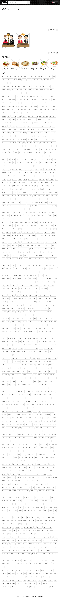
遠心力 (15, 218)
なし (44, 454)
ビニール (44, 417)
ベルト (17, 566)
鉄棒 (32, 202)
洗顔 (19, 218)
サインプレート (10, 102)
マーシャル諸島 (31, 477)
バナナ (13, 189)
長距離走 (14, 271)
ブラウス (4, 189)
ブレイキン (11, 467)
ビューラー (31, 570)
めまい (30, 424)
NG (52, 149)
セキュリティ (43, 570)
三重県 (37, 288)
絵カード (17, 106)
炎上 (27, 252)
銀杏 (3, 348)
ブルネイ (53, 414)
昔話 (32, 189)
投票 (26, 494)
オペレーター (51, 136)
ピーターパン (8, 583)
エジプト (50, 248)
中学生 (40, 102)
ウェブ (38, 311)
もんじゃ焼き (43, 547)
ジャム (9, 338)
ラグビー (26, 285)
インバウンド (39, 79)
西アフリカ (19, 112)
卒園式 (23, 271)
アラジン (21, 484)
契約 (29, 487)
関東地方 (15, 152)
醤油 (37, 271)
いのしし (8, 484)
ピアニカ (48, 540)
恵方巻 (16, 427)
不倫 (49, 500)
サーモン (27, 189)
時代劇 (15, 268)
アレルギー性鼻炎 (15, 235)
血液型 (17, 334)
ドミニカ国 (46, 387)
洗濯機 (52, 285)
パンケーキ (36, 218)
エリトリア (24, 368)
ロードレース (51, 464)
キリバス (25, 477)
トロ (3, 169)
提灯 (29, 179)
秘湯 (30, 295)
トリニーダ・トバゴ (44, 586)
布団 (13, 258)
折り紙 (12, 427)
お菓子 (29, 89)
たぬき (45, 480)
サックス (12, 444)
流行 (51, 573)
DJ (34, 450)
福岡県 (40, 255)
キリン (19, 560)
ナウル (18, 381)
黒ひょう (22, 563)
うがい (24, 500)
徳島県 (13, 295)
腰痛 (30, 298)
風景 (32, 500)
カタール (35, 411)
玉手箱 (13, 586)
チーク (28, 500)
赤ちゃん (19, 116)
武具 (15, 291)
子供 (3, 79)
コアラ (9, 295)
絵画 (7, 258)
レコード (38, 450)
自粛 (24, 252)
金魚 (28, 275)
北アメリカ (16, 215)
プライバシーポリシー (26, 596)
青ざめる (7, 195)
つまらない (4, 533)
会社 (11, 79)
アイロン (43, 450)
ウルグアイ (24, 384)
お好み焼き (34, 354)
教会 (39, 421)
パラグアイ (19, 384)
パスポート (19, 530)
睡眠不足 (16, 222)
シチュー (53, 427)
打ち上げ (23, 490)
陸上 (35, 132)
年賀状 (42, 513)
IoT (14, 424)
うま (27, 248)
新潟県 (3, 232)
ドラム (55, 258)
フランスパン (42, 271)
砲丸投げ (22, 424)
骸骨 (45, 232)
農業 (37, 96)
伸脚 (17, 238)
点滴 (44, 550)
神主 (10, 550)
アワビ (16, 450)
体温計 (7, 268)
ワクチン (28, 228)
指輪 (50, 421)
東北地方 (4, 179)
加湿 (21, 573)
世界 (18, 76)
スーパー (24, 79)
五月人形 (48, 487)
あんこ (48, 129)
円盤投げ (20, 507)
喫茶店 (38, 242)
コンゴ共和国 (48, 368)
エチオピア (18, 368)
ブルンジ (34, 368)
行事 (40, 527)
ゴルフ (3, 235)
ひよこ (8, 447)
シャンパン (25, 417)
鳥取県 (12, 480)
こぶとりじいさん (20, 583)
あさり (46, 513)
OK (56, 136)
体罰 (36, 576)
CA (27, 550)
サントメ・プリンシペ (6, 371)
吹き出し (32, 348)
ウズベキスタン (39, 407)
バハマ (38, 391)
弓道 (23, 470)
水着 (17, 122)
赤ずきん (34, 583)
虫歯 (27, 218)
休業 (11, 298)
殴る (39, 576)
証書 (37, 265)
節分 (52, 271)
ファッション (9, 172)
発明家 (39, 295)
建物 (19, 86)
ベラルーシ (4, 407)
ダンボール (54, 205)
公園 (35, 189)
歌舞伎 (49, 494)
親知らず (41, 424)
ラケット (50, 215)
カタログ (50, 484)
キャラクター (47, 344)
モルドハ (55, 477)
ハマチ (23, 295)
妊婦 (50, 185)
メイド (35, 490)
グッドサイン (35, 424)
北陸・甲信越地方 (5, 215)
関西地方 (50, 189)
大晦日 (24, 242)
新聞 (6, 487)
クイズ (11, 182)
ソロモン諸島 (19, 477)
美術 (53, 255)
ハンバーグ (4, 338)
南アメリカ (25, 122)
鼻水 (42, 225)
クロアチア (16, 404)
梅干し (30, 212)
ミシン (29, 537)
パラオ (31, 381)
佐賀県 (3, 480)
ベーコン (19, 232)
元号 (21, 334)
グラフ (32, 169)
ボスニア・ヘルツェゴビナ (7, 404)
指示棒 (38, 252)
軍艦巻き (51, 165)
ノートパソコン (23, 96)
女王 (26, 311)
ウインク (27, 165)
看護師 (10, 162)
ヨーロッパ (4, 83)
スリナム (35, 381)
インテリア (40, 165)
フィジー (8, 381)
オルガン (7, 444)
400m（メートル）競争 (28, 510)
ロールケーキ (14, 338)
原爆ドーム (53, 437)
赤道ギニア (18, 371)
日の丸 (31, 218)
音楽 (17, 99)
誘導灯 (13, 321)
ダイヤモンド (4, 530)
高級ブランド (20, 278)
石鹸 (52, 447)
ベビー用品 (29, 119)
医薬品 (14, 185)
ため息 (10, 238)
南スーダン (41, 371)
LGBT (25, 215)
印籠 (45, 494)
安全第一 (51, 162)
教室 (6, 513)
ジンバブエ (16, 364)
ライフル (14, 470)
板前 (43, 457)
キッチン (27, 225)
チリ (9, 384)
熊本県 (42, 242)
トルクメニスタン (31, 407)
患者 (24, 460)
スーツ (15, 79)
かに (11, 212)
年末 (51, 112)
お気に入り (55, 2)
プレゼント (53, 142)
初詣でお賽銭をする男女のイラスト (22, 47)
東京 (23, 189)
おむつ (43, 358)
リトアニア (34, 394)
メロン (19, 275)
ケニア (3, 368)
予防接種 (55, 192)
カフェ (56, 149)
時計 (46, 172)
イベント (29, 79)
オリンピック (18, 83)
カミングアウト (5, 527)
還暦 (45, 523)
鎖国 (20, 421)
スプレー (50, 354)
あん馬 (33, 553)
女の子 (8, 89)
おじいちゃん (36, 112)
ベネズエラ (46, 381)
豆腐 (18, 195)
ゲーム (36, 175)
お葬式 (3, 165)
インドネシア (31, 288)
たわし (3, 537)
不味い (47, 530)
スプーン (22, 447)
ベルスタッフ (37, 457)
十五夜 (13, 255)
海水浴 (42, 252)
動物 (45, 76)
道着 (24, 175)
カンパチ (18, 295)
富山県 (23, 361)
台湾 (32, 175)
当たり (21, 344)
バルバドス (33, 387)
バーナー (45, 520)
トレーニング (4, 162)
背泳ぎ (3, 507)
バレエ (18, 573)
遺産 (50, 265)
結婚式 (53, 245)
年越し (20, 252)
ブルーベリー (40, 298)
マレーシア (4, 344)
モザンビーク (32, 364)
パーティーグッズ (36, 152)
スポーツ (7, 79)
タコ (35, 248)
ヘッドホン (42, 149)
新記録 (28, 112)
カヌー (29, 467)
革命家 (21, 487)
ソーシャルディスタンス (9, 570)
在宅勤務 (23, 182)
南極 (8, 560)
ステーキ (41, 275)
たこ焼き (35, 351)
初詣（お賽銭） (4, 47)
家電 (44, 96)
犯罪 (49, 119)
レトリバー (45, 291)
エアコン (39, 537)
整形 (13, 334)
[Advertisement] (30, 19)
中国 (3, 119)
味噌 (50, 301)
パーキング (43, 517)
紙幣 (13, 169)
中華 (46, 106)
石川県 (18, 361)
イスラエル (25, 288)
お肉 (37, 83)
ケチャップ (18, 202)
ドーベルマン (37, 474)
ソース (16, 341)
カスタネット (45, 543)
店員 (17, 199)
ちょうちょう (53, 523)
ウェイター (52, 457)
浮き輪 (3, 202)
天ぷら (30, 195)
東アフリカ (48, 149)
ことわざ (14, 192)
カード (55, 182)
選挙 (36, 185)
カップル (7, 112)
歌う (32, 222)
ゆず (51, 543)
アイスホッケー (5, 351)
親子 (32, 106)
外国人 (45, 132)
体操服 (54, 106)
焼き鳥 (54, 116)
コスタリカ (47, 391)
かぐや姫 (39, 583)
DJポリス (16, 576)
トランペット (18, 444)
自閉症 (22, 106)
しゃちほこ (40, 434)
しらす (36, 275)
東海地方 (53, 212)
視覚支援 (4, 106)
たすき (8, 586)
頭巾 (27, 586)
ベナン (46, 371)
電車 (20, 169)
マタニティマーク (5, 298)
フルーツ (31, 99)
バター (8, 305)
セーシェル (50, 474)
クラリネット (19, 543)
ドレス (46, 189)
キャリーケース (16, 354)
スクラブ (20, 460)
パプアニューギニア (24, 381)
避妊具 (3, 447)
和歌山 (37, 520)
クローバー (46, 434)
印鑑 (17, 258)
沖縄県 (7, 139)
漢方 (26, 537)
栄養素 (3, 129)
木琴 (3, 444)
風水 (9, 573)
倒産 (56, 268)
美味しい (51, 530)
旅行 (22, 76)
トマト (22, 136)
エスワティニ (39, 364)
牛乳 (27, 142)
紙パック (33, 480)
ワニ (16, 560)
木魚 (13, 550)
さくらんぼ (45, 301)
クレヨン (28, 517)
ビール (8, 136)
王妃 (10, 421)
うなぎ (34, 182)
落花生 (50, 315)
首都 (39, 500)
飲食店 (7, 76)
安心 (53, 328)
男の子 (40, 86)
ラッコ (12, 560)
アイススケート (32, 235)
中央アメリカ (37, 139)
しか (8, 563)
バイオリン (55, 358)
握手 (45, 348)
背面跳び (51, 507)
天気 (32, 205)
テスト (45, 199)
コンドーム (21, 537)
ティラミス (53, 454)
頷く (3, 513)
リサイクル (42, 126)
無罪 (16, 480)
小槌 (23, 341)
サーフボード (51, 338)
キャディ (17, 550)
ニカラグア (53, 391)
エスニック (52, 155)
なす (49, 238)
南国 (26, 444)
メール (10, 225)
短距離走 (20, 510)
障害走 (55, 507)
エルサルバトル (12, 394)
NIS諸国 (13, 126)
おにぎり (23, 218)
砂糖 (48, 533)
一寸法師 (36, 427)
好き (24, 533)
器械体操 (50, 192)
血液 (49, 444)
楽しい (17, 533)
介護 (29, 185)
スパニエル (34, 291)
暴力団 (3, 424)
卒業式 (43, 421)
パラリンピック (5, 192)
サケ (16, 179)
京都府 (50, 172)
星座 (39, 185)
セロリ (8, 547)
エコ (21, 99)
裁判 (26, 199)
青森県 (47, 318)
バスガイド (23, 550)
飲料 (33, 89)
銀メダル (45, 510)
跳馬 (16, 507)
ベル (25, 301)
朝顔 (53, 344)
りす (43, 560)
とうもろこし (27, 202)
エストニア (44, 394)
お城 (32, 245)
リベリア (12, 374)
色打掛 (36, 328)
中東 (48, 112)
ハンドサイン (26, 348)
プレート (37, 169)
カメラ (13, 132)
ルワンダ (29, 368)
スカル (13, 311)
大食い (27, 576)
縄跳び (30, 278)
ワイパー (45, 354)
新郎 (6, 348)
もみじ (11, 275)
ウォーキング (50, 570)
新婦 (10, 348)
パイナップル (14, 278)
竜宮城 (28, 434)
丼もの (8, 132)
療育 (26, 106)
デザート (7, 96)
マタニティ (37, 586)
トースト (55, 218)
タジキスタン (46, 407)
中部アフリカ (22, 129)
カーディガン (4, 99)
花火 (55, 165)
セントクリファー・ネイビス (7, 387)
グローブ (4, 205)
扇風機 (15, 275)
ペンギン (4, 560)
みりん (36, 533)
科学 (16, 245)
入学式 (52, 497)
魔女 (43, 437)
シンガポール (28, 308)
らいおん (49, 480)
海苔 (38, 182)
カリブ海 (4, 122)
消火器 (41, 550)
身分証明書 (44, 212)
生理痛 (35, 315)
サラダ (8, 278)
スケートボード (13, 351)
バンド (45, 225)
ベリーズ (24, 394)
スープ (50, 159)
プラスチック (37, 192)
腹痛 (27, 315)
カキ (54, 315)
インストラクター (31, 268)
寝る (42, 189)
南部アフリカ (36, 122)
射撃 (41, 321)
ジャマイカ (28, 391)
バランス (26, 318)
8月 (15, 308)
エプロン (34, 119)
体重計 (31, 450)
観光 (35, 99)
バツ (14, 162)
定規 (3, 437)
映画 (14, 248)
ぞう (53, 560)
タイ (53, 126)
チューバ (52, 533)
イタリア (45, 119)
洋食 (6, 169)
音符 (10, 192)
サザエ (40, 566)
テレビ (19, 192)
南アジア (13, 136)
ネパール (36, 414)
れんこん (9, 361)
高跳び (46, 507)
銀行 (9, 245)
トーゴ (50, 371)
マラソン (9, 271)
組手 (9, 474)
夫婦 (15, 116)
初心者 (19, 500)
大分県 (8, 480)
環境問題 (44, 102)
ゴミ (41, 96)
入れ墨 (51, 586)
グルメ (14, 76)
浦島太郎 (4, 586)
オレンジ (46, 298)
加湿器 (48, 537)
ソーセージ (15, 242)
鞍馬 (51, 576)
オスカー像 (17, 331)
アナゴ (8, 341)
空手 (17, 265)
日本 (28, 76)
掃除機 (38, 358)
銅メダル (40, 510)
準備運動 (27, 162)
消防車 (37, 281)
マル (51, 152)
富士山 (54, 301)
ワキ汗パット (34, 580)
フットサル (54, 467)
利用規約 (18, 596)
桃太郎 (23, 434)
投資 (9, 159)
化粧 (37, 142)
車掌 (10, 460)
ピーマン (48, 255)
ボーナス (20, 268)
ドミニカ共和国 (17, 391)
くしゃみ (45, 285)
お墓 (43, 258)
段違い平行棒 (4, 580)
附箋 (39, 331)
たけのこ (4, 547)
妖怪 (10, 434)
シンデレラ (42, 444)
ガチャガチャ (15, 344)
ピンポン (19, 470)
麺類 (17, 96)
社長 (3, 238)
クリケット (20, 474)
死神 (39, 437)
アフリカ (4, 86)
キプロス (27, 404)
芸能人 (55, 152)
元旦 (32, 136)
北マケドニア (28, 401)
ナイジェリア (45, 374)
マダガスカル (4, 364)
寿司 (12, 89)
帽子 (11, 431)
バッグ (43, 228)
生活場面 (55, 102)
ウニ (29, 255)
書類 (22, 281)
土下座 (32, 497)
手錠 (56, 278)
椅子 (47, 431)
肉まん (3, 427)
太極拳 (50, 470)
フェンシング (38, 553)
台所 (32, 225)
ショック (4, 155)
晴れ (3, 490)
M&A (53, 500)
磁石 (15, 431)
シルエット (24, 192)
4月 (27, 527)
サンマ (17, 255)
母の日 (35, 437)
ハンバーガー (34, 238)
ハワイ (50, 298)
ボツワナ (26, 364)
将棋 (37, 484)
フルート (13, 543)
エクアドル (4, 384)
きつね (9, 311)
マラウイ (10, 364)
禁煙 (36, 172)
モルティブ (18, 414)
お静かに (29, 354)
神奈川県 (32, 275)
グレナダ (46, 384)
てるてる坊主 (35, 444)
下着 (3, 195)
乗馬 (12, 291)
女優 (6, 497)
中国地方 (20, 179)
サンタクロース (35, 338)
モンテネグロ (40, 401)
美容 (49, 99)
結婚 (11, 112)
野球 (37, 155)
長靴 (14, 487)
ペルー (45, 477)
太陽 (31, 165)
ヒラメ (54, 417)
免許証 (33, 517)
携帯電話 (4, 102)
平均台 (47, 576)
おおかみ (4, 563)
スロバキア (55, 397)
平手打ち (32, 576)
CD (2, 566)
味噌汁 (28, 242)
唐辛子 (22, 308)
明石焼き (22, 547)
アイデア (32, 162)
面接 (19, 494)
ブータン (41, 414)
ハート (43, 139)
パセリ (50, 242)
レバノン (37, 308)
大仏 (35, 434)
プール (28, 129)
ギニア (30, 374)
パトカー (53, 487)
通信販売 (4, 278)
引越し (24, 245)
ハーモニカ (40, 454)
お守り (54, 275)
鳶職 (32, 457)
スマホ (12, 109)
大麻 (43, 573)
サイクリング (4, 467)
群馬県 (50, 341)
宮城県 (21, 255)
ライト (3, 258)
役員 (22, 494)
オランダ (46, 404)
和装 (28, 139)
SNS (37, 179)
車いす (7, 182)
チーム (8, 165)
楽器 (50, 116)
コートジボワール (5, 374)
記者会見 (4, 218)
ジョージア (24, 407)
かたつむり (43, 311)
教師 (46, 235)
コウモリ (18, 311)
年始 (32, 112)
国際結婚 (31, 199)
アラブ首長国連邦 (28, 411)
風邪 (48, 89)
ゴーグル (20, 175)
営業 (7, 424)
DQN (21, 331)
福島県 (45, 305)
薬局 (25, 109)
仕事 (39, 76)
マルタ (32, 397)
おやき (38, 547)
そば (20, 126)
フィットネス (4, 149)
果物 (39, 106)
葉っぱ (35, 165)
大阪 (11, 215)
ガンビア (35, 374)
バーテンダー (4, 460)
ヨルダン (51, 411)
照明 (39, 344)
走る (16, 228)
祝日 (54, 172)
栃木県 (28, 245)
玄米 (12, 450)
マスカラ (50, 510)
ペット (13, 83)
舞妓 (3, 550)
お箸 (17, 169)
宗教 (11, 122)
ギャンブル (38, 487)
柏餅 (17, 513)
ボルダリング (24, 321)
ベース (31, 318)
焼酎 (21, 417)
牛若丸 (13, 583)
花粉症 (24, 132)
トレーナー (38, 268)
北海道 (39, 136)
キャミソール (34, 228)
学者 (55, 215)
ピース (33, 179)
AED (13, 497)
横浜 (42, 305)
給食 (41, 520)
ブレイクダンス (44, 464)
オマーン (21, 411)
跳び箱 (13, 245)
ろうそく (48, 195)
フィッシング (4, 464)
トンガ (9, 477)
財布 (39, 212)
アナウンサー (40, 334)
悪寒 (36, 205)
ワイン (24, 232)
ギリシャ (26, 258)
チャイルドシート (30, 540)
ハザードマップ (5, 334)
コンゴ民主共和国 (41, 368)
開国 (17, 421)
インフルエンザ (35, 126)
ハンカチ (21, 235)
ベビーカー (34, 454)
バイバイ (46, 334)
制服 (23, 102)
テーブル (50, 520)
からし (44, 533)
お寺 (43, 172)
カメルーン (24, 371)
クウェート (4, 414)
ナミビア (21, 364)
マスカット (26, 450)
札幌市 (34, 278)
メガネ (39, 99)
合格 (20, 341)
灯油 (6, 437)
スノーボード (28, 464)
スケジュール (4, 225)
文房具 (50, 106)
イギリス (46, 165)
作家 (13, 421)
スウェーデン (17, 397)
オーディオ (34, 358)
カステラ (33, 523)
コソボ (28, 394)
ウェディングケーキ (12, 494)
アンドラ (23, 397)
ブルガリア (45, 315)
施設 (42, 152)
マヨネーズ (28, 341)
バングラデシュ (30, 414)
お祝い (6, 152)
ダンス (40, 222)
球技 (43, 106)
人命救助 (34, 301)
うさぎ (21, 301)
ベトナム (13, 265)
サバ (43, 215)
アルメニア (10, 407)
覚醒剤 (7, 576)
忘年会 (30, 421)
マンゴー (20, 450)
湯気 (26, 185)
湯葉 (18, 547)
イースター (24, 338)
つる (49, 523)
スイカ (24, 275)
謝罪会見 (53, 235)
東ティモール (47, 414)
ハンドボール (47, 467)
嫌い (21, 533)
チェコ (3, 401)
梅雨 (53, 199)
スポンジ (8, 537)
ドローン (15, 523)
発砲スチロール (28, 566)
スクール (35, 331)
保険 (21, 132)
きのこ (15, 175)
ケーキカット (4, 494)
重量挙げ (19, 351)
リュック (14, 155)
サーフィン (40, 301)
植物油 (31, 315)
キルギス (52, 407)
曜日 (20, 338)
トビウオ (50, 417)
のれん (10, 354)
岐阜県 (46, 308)
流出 (25, 573)
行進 (13, 580)
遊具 (38, 189)
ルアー (10, 464)
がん (46, 215)
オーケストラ (37, 159)
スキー (33, 464)
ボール (41, 109)
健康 (8, 86)
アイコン (53, 99)
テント (55, 520)
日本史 (3, 109)
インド (51, 182)
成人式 (11, 268)
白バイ (27, 361)
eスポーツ (35, 417)
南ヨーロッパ (30, 109)
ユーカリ (17, 563)
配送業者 (4, 248)
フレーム (9, 179)
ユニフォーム (34, 86)
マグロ (48, 142)
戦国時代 (25, 179)
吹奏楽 (43, 159)
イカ (11, 175)
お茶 (39, 228)
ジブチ (13, 368)
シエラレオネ (18, 374)
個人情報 (29, 573)
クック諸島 (4, 477)
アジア (34, 79)
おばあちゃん (45, 116)
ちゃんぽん (14, 547)
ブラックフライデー (27, 513)
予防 (45, 122)
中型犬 (53, 139)
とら (54, 480)
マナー (44, 86)
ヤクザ (54, 295)
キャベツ (31, 172)
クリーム (15, 172)
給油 (33, 573)
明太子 (21, 305)
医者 (52, 96)
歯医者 (37, 162)
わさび (25, 255)
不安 (3, 182)
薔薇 (36, 222)
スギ (41, 285)
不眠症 (10, 513)
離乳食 (49, 358)
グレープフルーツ (5, 318)
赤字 (14, 238)
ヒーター (34, 537)
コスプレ (50, 218)
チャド (36, 371)
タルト (20, 513)
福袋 (41, 427)
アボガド (40, 238)
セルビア (46, 401)
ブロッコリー (29, 182)
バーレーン (11, 411)
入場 (10, 580)
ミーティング (54, 109)
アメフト (44, 553)
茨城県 (39, 258)
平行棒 (31, 361)
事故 (52, 129)
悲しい (32, 533)
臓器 (29, 116)
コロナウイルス (42, 89)
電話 (17, 119)
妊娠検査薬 (21, 298)
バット (38, 235)
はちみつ (12, 305)
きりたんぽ (54, 547)
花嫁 (34, 142)
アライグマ (38, 560)
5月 (55, 252)
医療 (16, 86)
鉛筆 (25, 281)
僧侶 (26, 457)
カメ (43, 344)
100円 (14, 530)
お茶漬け (15, 457)
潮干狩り (51, 334)
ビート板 (4, 222)
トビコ (45, 484)
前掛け (19, 434)
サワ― (23, 480)
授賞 (6, 238)
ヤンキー (26, 331)
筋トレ (56, 195)
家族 (34, 96)
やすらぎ (16, 149)
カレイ (3, 328)
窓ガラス (40, 354)
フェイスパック (14, 358)
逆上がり (51, 268)
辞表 (43, 500)
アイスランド (50, 394)
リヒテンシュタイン (16, 401)
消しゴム (51, 434)
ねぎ (20, 102)
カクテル (8, 321)
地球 (20, 245)
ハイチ (22, 391)
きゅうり (13, 159)
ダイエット (48, 139)
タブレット (49, 311)
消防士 (52, 281)
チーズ (17, 132)
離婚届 (26, 484)
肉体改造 (27, 169)
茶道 (30, 305)
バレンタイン (47, 175)
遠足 (49, 199)
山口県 (14, 361)
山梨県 (3, 265)
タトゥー (33, 494)
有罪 (19, 480)
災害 (24, 99)
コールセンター (5, 142)
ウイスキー (28, 480)
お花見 (45, 218)
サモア (3, 381)
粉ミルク (28, 454)
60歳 (17, 586)
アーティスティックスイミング (20, 553)
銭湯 (53, 444)
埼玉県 (12, 520)
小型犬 (8, 116)
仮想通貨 (51, 566)
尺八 (9, 543)
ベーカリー (4, 245)
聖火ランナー (24, 328)
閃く (29, 238)
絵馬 (32, 427)
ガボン (13, 371)
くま (33, 560)
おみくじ (34, 258)
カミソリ (40, 315)
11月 (12, 437)
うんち (29, 520)
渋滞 (27, 490)
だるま (24, 427)
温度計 (54, 513)
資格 (11, 218)
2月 (51, 228)
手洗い (3, 288)
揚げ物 (33, 116)
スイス (23, 401)
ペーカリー (41, 175)
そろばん (41, 484)
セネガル (40, 374)
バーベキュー (4, 185)
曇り (6, 490)
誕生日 (8, 175)
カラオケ (44, 328)
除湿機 (44, 537)
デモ (27, 421)
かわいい (16, 89)
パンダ (19, 431)
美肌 (40, 179)
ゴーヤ (48, 454)
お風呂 (43, 195)
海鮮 (23, 83)
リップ (11, 424)
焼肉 (37, 255)
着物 (45, 109)
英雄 (17, 162)
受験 (24, 142)
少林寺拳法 (4, 474)
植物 (3, 96)
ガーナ (54, 371)
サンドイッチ (20, 212)
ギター (12, 288)
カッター (20, 520)
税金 (39, 341)
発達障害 (9, 106)
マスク (24, 112)
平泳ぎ (8, 507)
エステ (18, 136)
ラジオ (37, 517)
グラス (41, 169)
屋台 (43, 136)
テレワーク (50, 122)
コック (46, 457)
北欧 (56, 179)
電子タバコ (33, 129)
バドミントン (20, 285)
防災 (37, 89)
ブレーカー (54, 494)
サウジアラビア (45, 411)
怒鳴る (43, 576)
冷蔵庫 (22, 318)
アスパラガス (23, 354)
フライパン (40, 248)
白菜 (19, 454)
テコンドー (35, 470)
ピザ (20, 172)
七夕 (26, 295)
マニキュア (37, 570)
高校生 (26, 278)
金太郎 (3, 520)
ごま (44, 427)
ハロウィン (51, 202)
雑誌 (3, 487)
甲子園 (29, 344)
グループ (21, 238)
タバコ (41, 122)
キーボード (41, 351)
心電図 (48, 550)
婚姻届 (30, 484)
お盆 (3, 139)
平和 (19, 308)
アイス (8, 202)
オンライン (4, 159)
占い (17, 126)
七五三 (47, 573)
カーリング (18, 321)
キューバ (33, 391)
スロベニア (43, 397)
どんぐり (41, 338)
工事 (55, 162)
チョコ (24, 149)
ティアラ (41, 348)
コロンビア (52, 381)
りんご (49, 212)
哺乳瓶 (18, 540)
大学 (3, 523)
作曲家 (10, 252)
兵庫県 (41, 288)
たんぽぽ (23, 437)
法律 (47, 159)
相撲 (30, 470)
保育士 (3, 321)
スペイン (10, 242)
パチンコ (43, 487)
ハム (44, 255)
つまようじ (14, 434)
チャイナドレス (19, 580)
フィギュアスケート (6, 291)
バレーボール (24, 351)
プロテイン (47, 447)
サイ (49, 560)
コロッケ (25, 305)
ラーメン (26, 159)
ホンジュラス (4, 394)
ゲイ (3, 285)
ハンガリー (49, 397)
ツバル (13, 477)
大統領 (25, 344)
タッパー (22, 566)
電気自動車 (33, 271)
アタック (12, 507)
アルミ (39, 278)
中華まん (51, 252)
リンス (8, 450)
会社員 (31, 527)
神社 (50, 126)
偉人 (9, 126)
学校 (56, 83)
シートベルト (23, 540)
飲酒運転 (21, 222)
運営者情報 (34, 596)
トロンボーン (54, 540)
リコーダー (4, 543)
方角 (16, 520)
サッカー (8, 235)
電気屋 (13, 99)
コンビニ (52, 79)
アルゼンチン (30, 384)
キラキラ (4, 132)
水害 (48, 295)
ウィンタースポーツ (14, 165)
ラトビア (39, 394)
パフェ (56, 537)
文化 (32, 328)
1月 (47, 527)
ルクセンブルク (40, 404)
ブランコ (23, 517)
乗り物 (48, 86)
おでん (17, 305)
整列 (42, 268)
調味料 (28, 149)
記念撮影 (13, 119)
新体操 (29, 553)
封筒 (6, 523)
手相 (47, 421)
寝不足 (36, 497)
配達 (18, 185)
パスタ (26, 212)
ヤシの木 (29, 301)
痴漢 (23, 576)
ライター (6, 566)
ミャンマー (28, 291)
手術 (49, 232)
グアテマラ (18, 394)
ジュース (28, 155)
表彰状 (49, 328)
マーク (3, 500)
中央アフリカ (30, 371)
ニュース (23, 152)
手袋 (49, 281)
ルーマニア (22, 404)
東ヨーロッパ (40, 132)
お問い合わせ (40, 596)
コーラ (31, 563)
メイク (37, 149)
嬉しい (13, 533)
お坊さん (50, 351)
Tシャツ (14, 517)
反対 (55, 225)
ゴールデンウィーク (6, 315)
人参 (54, 169)
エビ (46, 126)
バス (33, 281)
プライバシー (44, 192)
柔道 (19, 291)
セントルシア (39, 387)
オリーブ (50, 424)
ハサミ (55, 434)
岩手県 (8, 308)
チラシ (55, 484)
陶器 (13, 566)
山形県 (12, 308)
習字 (55, 228)
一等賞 (34, 252)
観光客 (31, 248)
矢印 (34, 311)
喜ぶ (54, 185)
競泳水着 (29, 126)
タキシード (11, 149)
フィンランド (10, 397)
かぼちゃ (45, 202)
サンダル (28, 427)
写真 (7, 328)
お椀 (53, 517)
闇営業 (55, 573)
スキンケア (16, 129)
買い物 (33, 155)
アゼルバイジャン (17, 407)
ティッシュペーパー (42, 205)
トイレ (41, 162)
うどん (22, 159)
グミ (52, 537)
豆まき (19, 490)
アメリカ (27, 83)
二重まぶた (4, 573)
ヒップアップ (38, 573)
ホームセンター (10, 205)
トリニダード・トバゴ (39, 384)
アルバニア (34, 401)
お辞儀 (44, 295)
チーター (12, 563)
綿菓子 (41, 523)
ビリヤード (50, 348)
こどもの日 (4, 255)
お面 (18, 281)
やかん (10, 487)
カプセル (9, 344)
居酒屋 (12, 86)
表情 (43, 99)
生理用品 (4, 450)
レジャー (52, 89)
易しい (34, 530)
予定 (51, 222)
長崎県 (11, 281)
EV (17, 487)
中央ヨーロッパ (13, 142)
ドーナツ (53, 238)
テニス (18, 248)
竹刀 (26, 470)
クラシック (52, 179)
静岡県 (3, 308)
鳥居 (46, 242)
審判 (26, 424)
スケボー (51, 460)
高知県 (8, 288)
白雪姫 (26, 583)
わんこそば (21, 457)
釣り (42, 232)
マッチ (16, 537)
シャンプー (21, 358)
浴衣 (40, 116)
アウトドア (40, 119)
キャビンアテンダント (34, 550)
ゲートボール (14, 474)
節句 (20, 242)
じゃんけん (20, 348)
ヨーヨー (24, 523)
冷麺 (3, 457)
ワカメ (33, 255)
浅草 (49, 563)
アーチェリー (50, 321)
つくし (8, 427)
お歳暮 (38, 513)
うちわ (16, 205)
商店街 (39, 245)
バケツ (38, 305)
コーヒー (46, 162)
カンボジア (4, 311)
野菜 (9, 83)
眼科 (56, 444)
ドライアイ (47, 497)
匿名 (11, 500)
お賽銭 (25, 497)
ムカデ (10, 530)
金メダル (35, 510)
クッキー (23, 454)
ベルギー (16, 301)
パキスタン (52, 318)
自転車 (22, 185)
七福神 (8, 212)
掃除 (46, 136)
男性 (35, 76)
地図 (32, 76)
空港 (30, 258)
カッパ (50, 305)
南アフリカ (51, 364)
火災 (36, 344)
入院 (27, 460)
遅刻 (40, 328)
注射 (14, 225)
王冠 (37, 348)
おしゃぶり (13, 540)
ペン (52, 119)
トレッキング (15, 464)
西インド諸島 (22, 119)
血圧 (38, 447)
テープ (43, 278)
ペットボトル (8, 228)
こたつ (29, 338)
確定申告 (14, 490)
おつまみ (4, 89)
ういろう (33, 547)
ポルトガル (4, 301)
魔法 (33, 265)
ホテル (21, 215)
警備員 (31, 460)
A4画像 (16, 102)
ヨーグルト (17, 447)
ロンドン (54, 341)
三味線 (39, 540)
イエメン (16, 411)
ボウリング (22, 464)
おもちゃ (10, 152)
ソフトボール (50, 553)
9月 (22, 527)
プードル (43, 361)
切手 (50, 513)
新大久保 (4, 136)
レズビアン (8, 285)
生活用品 (23, 86)
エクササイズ (29, 152)
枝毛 (39, 580)
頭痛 (32, 192)
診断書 (31, 490)
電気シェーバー (50, 450)
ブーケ (33, 149)
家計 (7, 500)
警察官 (55, 159)
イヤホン (17, 318)
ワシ (37, 480)
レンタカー (54, 431)
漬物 (39, 172)
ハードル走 (4, 510)
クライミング (30, 321)
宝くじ (50, 308)
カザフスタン (4, 411)
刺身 (28, 132)
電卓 (35, 245)
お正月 (48, 96)
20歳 (44, 527)
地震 (49, 235)
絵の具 (33, 341)
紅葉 (7, 232)
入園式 (28, 271)
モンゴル (8, 417)
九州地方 (46, 182)
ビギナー (15, 500)
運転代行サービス (19, 497)
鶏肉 (10, 99)
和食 (54, 76)
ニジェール (52, 374)
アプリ (3, 175)
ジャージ (9, 155)
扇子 (20, 427)
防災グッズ (13, 96)
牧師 (43, 490)
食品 (3, 76)
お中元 (34, 513)
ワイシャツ (9, 517)
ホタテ (26, 235)
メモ (23, 169)
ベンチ (35, 500)
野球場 (36, 202)
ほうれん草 (23, 315)
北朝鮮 (13, 417)
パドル (24, 467)
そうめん (16, 484)
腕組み (18, 225)
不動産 (24, 580)
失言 (3, 497)
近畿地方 (31, 159)
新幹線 (8, 520)
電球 (32, 232)
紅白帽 (41, 199)
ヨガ (18, 424)
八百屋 (35, 106)
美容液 (28, 580)
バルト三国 (51, 225)
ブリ (38, 225)
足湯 (46, 563)
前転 (40, 265)
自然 (29, 222)
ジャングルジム (30, 431)
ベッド (28, 205)
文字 (52, 86)
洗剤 (12, 537)
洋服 (12, 222)
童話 (42, 182)
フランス (17, 139)
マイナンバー (18, 570)
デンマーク (4, 397)
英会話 (42, 235)
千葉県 (3, 281)
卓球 (55, 321)
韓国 (37, 116)
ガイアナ (40, 381)
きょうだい (4, 126)
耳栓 (43, 341)
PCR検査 (35, 421)
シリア (42, 308)
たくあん (34, 298)
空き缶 (53, 563)
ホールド (20, 467)
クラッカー (17, 527)
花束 (26, 222)
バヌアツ (13, 381)
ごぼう (50, 275)
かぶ (46, 424)
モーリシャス (49, 361)
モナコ (28, 397)
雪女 (30, 583)
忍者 (29, 328)
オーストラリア (23, 265)
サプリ (27, 563)
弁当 (10, 169)
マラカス (37, 543)
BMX (16, 467)
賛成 (3, 228)
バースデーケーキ (22, 205)
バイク (29, 215)
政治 (44, 129)
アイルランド (33, 404)
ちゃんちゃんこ (22, 586)
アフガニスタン (11, 414)
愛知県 (35, 195)
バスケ (30, 311)
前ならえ (46, 268)
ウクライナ (52, 404)
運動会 (49, 109)
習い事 (40, 83)
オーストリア (10, 301)
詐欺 (42, 494)
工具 (52, 195)
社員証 (30, 331)
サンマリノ (37, 397)
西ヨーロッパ (46, 155)
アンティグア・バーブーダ (7, 391)
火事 (49, 245)
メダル (11, 576)
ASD (13, 106)
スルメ (15, 454)
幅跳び (42, 507)
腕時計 (3, 199)
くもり (30, 444)
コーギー (31, 474)
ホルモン (48, 427)
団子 (9, 255)
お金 (18, 109)
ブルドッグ (40, 291)
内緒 (55, 510)
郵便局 (34, 305)
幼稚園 (32, 139)
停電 (54, 421)
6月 (13, 527)
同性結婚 (53, 232)
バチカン (50, 477)
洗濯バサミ (34, 447)
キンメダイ (35, 566)
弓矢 (45, 321)
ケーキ (26, 136)
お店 (11, 76)
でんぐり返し (45, 265)
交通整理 (45, 248)
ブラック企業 (4, 331)
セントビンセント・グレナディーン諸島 (22, 387)
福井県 (12, 341)
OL (29, 86)
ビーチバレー (14, 285)
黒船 (23, 421)
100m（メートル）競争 (12, 510)
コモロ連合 (44, 474)
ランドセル (13, 315)
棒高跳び (37, 507)
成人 (50, 527)
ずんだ (49, 547)
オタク (24, 228)
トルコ (46, 258)
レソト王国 (45, 364)
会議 (3, 112)
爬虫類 (24, 139)
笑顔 (29, 192)
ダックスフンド (37, 361)
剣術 (47, 278)
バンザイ (22, 225)
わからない (25, 530)
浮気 (46, 500)
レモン (12, 195)
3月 (34, 527)
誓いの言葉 (48, 490)
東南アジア (36, 109)
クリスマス (19, 155)
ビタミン (50, 169)
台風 (20, 228)
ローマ (46, 252)
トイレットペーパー (6, 358)
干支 (21, 149)
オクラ (54, 543)
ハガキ (55, 271)
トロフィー (11, 331)
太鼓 (35, 318)
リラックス (12, 139)
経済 (6, 252)
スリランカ (24, 414)
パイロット (14, 460)
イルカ (3, 431)
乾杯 (32, 132)
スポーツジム (39, 129)
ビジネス (49, 76)
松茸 (13, 348)
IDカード (35, 212)
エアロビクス (36, 460)
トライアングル (31, 543)
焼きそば (54, 242)
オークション (12, 328)
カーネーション (30, 437)
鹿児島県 (29, 281)
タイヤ (19, 517)
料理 (42, 76)
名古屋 (46, 275)
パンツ (8, 431)
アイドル (28, 175)
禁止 (54, 112)
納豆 (43, 179)
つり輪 (36, 467)
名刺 (53, 265)
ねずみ (30, 417)
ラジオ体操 (36, 199)
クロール (4, 271)
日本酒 (3, 212)
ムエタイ (38, 464)
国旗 (48, 79)
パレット (40, 431)
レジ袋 (40, 417)
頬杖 (26, 238)
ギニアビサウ (24, 374)
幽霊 (50, 278)
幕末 (3, 252)
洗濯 (35, 225)
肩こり (26, 298)
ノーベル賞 (35, 295)
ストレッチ (22, 162)
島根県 (17, 417)
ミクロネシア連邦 (39, 477)
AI (33, 484)
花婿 (31, 142)
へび (12, 484)
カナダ (43, 245)
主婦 (47, 179)
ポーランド (9, 401)
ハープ (44, 540)
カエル (23, 311)
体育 (31, 96)
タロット (13, 573)
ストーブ (12, 318)
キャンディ (47, 437)
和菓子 (24, 126)
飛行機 (40, 202)
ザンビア (51, 291)
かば (46, 560)
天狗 (20, 523)
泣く (8, 248)
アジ (22, 202)
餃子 (40, 563)
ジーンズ (4, 517)
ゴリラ (29, 560)
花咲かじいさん (45, 583)
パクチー (8, 265)
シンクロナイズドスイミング (7, 553)
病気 (44, 79)
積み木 (3, 540)
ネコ (41, 480)
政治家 (43, 185)
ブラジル (21, 258)
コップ (40, 155)
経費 (15, 182)
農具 (29, 457)
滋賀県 (45, 288)
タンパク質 (4, 454)
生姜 (26, 447)
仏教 (33, 308)
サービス (13, 199)
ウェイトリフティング (6, 470)
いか (37, 523)
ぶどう (49, 205)
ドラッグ (25, 487)
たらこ (26, 358)
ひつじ (3, 484)
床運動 (39, 195)
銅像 (46, 341)
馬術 (43, 467)
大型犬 (8, 109)
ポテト (15, 212)
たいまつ (18, 328)
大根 (18, 315)
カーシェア (49, 517)
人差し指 (4, 116)
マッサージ (34, 215)
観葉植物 (4, 172)
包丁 (49, 288)
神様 (54, 132)
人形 (10, 490)
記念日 (10, 185)
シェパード (26, 474)
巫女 (6, 550)
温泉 (3, 242)
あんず (29, 523)
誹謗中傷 (15, 298)
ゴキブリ (10, 523)
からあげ (14, 232)
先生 (8, 218)
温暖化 (40, 490)
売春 (20, 576)
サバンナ (29, 265)
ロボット (31, 285)
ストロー (24, 172)
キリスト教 (19, 142)
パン (22, 109)
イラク (39, 411)
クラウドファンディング (46, 331)
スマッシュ (25, 334)
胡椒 (40, 533)
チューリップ (17, 437)
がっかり (39, 530)
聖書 (53, 490)
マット (8, 222)
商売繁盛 (12, 202)
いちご (46, 169)
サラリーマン (46, 83)
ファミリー (41, 497)
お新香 (54, 298)
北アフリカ (22, 165)
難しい (30, 530)
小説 (33, 487)
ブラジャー (50, 580)
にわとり (28, 232)
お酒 (46, 99)
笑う (9, 533)
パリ (32, 434)
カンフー (40, 470)
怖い (43, 530)
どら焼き (36, 563)
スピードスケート (44, 460)
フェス (3, 421)
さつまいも (33, 242)
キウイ (48, 271)
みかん (41, 218)
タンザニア (4, 295)
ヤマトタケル (4, 434)
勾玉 (3, 583)
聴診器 (46, 351)
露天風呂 (36, 285)
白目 (47, 185)
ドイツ (8, 189)
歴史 (21, 89)
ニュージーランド (41, 318)
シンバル (25, 543)
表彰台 (35, 334)
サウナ (12, 447)
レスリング (37, 321)
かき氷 (3, 341)
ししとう (10, 457)
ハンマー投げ (26, 507)
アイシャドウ (25, 570)
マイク (30, 122)
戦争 (7, 281)
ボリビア (13, 384)
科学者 (35, 431)
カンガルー (25, 560)
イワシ (39, 215)
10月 (33, 520)
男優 (10, 497)
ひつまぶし (28, 547)
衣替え (38, 494)
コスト (19, 182)
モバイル (35, 102)
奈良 (15, 281)
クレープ (55, 424)
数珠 (3, 268)
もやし (3, 305)
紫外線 (46, 338)
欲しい (28, 533)
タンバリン (4, 361)
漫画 (23, 444)
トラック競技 (42, 142)
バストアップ (44, 580)
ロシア (23, 291)
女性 (25, 76)
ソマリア (8, 368)
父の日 (56, 566)
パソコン (25, 89)
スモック (19, 271)
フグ (6, 457)
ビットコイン (45, 566)
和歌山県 (42, 281)
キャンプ (10, 129)
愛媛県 (16, 288)
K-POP (30, 334)
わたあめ (47, 222)
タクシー (30, 351)
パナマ (42, 391)
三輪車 (8, 540)
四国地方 (8, 199)
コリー (56, 553)
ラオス (3, 417)
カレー (18, 159)
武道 (32, 185)
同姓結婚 (31, 586)
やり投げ (32, 507)
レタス (45, 238)
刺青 (29, 494)
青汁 (3, 576)
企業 (13, 228)
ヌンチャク (45, 470)
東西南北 (25, 520)
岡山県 (20, 288)
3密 (3, 570)
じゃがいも (23, 195)
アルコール (25, 116)
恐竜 (24, 155)
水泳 (14, 122)
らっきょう (10, 454)
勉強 (21, 122)
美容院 (42, 447)
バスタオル (37, 232)
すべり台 (23, 431)
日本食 (19, 79)
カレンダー (23, 248)
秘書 (44, 112)
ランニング (15, 252)
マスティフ (22, 199)
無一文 (24, 268)
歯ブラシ (47, 228)
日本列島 (27, 102)
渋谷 (55, 580)
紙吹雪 (17, 189)
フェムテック (4, 354)
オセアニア (8, 119)
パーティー (50, 102)
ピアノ (51, 258)
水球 (32, 467)
